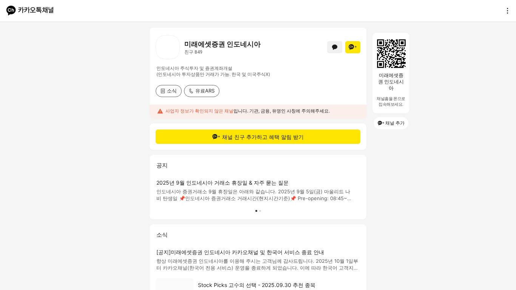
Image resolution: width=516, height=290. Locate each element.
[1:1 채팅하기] (334, 47)
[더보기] (505, 10)
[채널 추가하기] (352, 47)
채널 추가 (395, 123)
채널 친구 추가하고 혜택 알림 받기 (263, 137)
